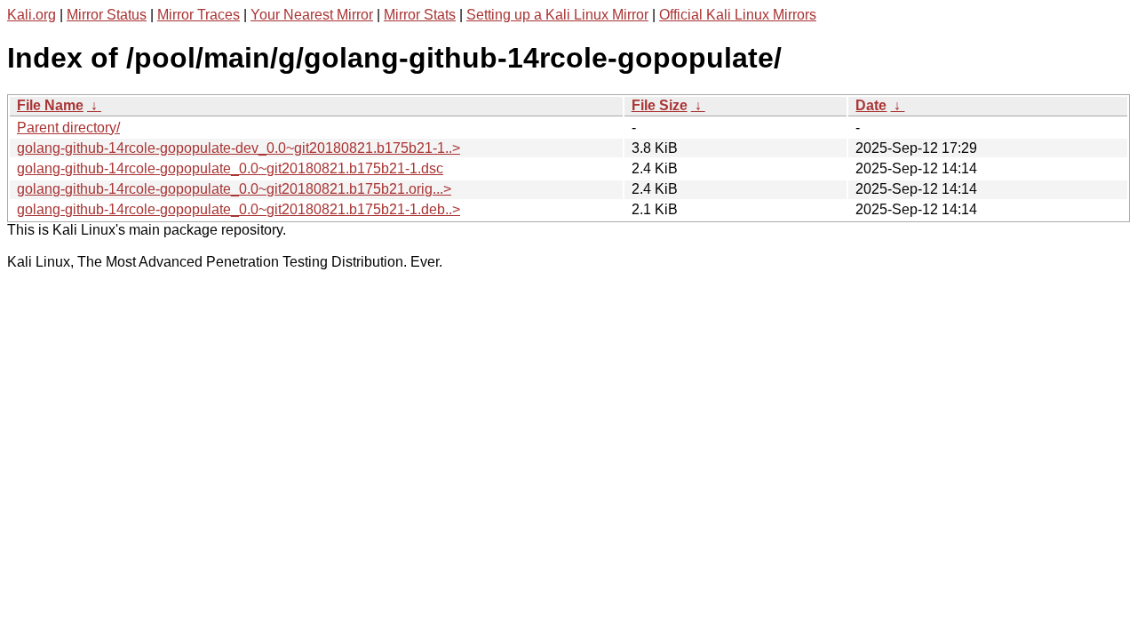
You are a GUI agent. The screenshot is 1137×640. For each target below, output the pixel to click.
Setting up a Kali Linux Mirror (557, 14)
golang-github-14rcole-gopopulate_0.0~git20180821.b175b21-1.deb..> (238, 209)
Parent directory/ (68, 127)
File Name (50, 105)
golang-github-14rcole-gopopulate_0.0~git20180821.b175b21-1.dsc (230, 168)
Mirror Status (107, 14)
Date (871, 105)
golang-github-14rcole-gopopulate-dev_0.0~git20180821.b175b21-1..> (238, 148)
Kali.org (31, 14)
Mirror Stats (420, 14)
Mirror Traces (198, 14)
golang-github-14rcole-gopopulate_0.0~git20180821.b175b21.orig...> (234, 188)
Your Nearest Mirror (311, 14)
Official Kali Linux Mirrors (737, 14)
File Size (660, 105)
